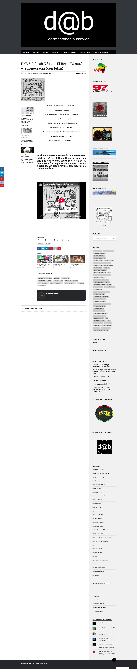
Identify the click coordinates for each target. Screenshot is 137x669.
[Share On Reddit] (55, 248)
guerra (109, 284)
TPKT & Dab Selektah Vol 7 (102, 384)
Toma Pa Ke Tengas (99, 567)
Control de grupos (99, 255)
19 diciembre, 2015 (46, 73)
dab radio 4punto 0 (99, 496)
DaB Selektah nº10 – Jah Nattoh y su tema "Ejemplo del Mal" (60, 266)
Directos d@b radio (99, 503)
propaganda (108, 323)
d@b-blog (46, 52)
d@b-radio (36, 52)
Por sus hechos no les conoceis (102, 537)
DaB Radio (57, 278)
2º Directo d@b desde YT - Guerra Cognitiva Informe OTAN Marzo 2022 (104, 371)
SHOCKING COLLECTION (101, 560)
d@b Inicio (26, 52)
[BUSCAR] (113, 238)
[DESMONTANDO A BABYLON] (68, 46)
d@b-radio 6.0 (98, 492)
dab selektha (65, 278)
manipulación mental (100, 301)
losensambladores (34, 73)
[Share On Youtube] (59, 248)
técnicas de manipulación (101, 330)
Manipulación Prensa (100, 306)
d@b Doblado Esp (99, 477)
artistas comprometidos (45, 278)
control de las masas (100, 258)
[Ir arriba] (114, 660)
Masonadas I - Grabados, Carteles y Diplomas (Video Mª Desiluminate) (107, 653)
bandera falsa (98, 250)
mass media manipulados (100, 313)
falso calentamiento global (102, 282)
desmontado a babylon (100, 270)
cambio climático (108, 250)
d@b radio (97, 481)
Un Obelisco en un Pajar (101, 571)
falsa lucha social (99, 277)
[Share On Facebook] (39, 248)
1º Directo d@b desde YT (101, 377)
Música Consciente (43, 283)
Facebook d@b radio (99, 350)
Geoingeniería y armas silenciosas (103, 511)
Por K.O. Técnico (98, 533)
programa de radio (70, 283)
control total (98, 267)
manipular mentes (99, 308)
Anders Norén (30, 665)
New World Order (98, 318)
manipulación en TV (99, 294)
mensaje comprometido (71, 280)
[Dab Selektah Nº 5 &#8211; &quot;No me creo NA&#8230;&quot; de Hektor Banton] (44, 259)
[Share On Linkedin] (47, 248)
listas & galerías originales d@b (107, 627)
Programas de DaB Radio (101, 541)
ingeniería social (109, 286)
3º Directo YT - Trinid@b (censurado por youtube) (101, 365)
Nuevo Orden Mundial (100, 320)
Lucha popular (98, 289)
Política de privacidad (101, 52)
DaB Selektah (25, 60)
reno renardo (42, 285)
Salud (95, 556)
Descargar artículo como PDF (44, 273)
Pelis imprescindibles (100, 530)
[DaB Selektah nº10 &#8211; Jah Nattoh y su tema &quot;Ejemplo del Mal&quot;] (60, 259)
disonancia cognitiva (100, 272)
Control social (98, 265)
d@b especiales (85, 52)
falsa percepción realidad (101, 279)
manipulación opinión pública (102, 303)
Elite (109, 272)
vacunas (96, 575)
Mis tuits (95, 342)
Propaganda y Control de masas (103, 325)
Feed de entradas (99, 603)
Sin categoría (97, 564)
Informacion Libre (37, 60)
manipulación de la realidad (102, 291)
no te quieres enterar (56, 283)
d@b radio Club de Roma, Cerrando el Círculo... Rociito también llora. (102, 389)
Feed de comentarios (100, 607)
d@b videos (97, 488)
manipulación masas (99, 299)
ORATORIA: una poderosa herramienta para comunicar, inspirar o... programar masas (106, 645)
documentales (98, 507)
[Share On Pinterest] (51, 248)
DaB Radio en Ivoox (100, 361)
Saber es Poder (98, 552)
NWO (109, 320)
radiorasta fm (106, 327)
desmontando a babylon (44, 280)
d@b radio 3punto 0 (99, 484)
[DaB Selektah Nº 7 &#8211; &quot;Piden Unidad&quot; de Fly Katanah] (77, 259)
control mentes (109, 260)
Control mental (98, 260)
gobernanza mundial (99, 284)
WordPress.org (98, 611)
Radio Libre (47, 60)
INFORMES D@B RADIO (70, 52)
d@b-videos (56, 52)
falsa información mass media (102, 274)
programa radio (98, 323)
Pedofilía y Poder (99, 526)
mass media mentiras (99, 315)
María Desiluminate (99, 311)
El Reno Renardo (58, 280)
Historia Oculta (98, 286)
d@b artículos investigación (101, 473)
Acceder (96, 600)
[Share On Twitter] (43, 248)
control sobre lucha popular (102, 262)
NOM (107, 318)
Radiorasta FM (57, 60)
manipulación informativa (101, 296)
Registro (96, 596)
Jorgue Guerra (98, 518)
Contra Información (99, 253)
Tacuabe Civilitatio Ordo (101, 380)
